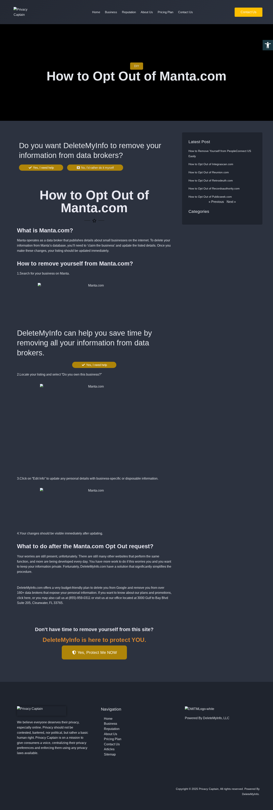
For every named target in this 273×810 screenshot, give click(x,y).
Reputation (129, 12)
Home (96, 12)
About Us (147, 12)
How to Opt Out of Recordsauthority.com (214, 188)
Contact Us (185, 12)
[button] (268, 45)
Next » (231, 201)
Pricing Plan (165, 12)
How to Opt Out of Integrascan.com (210, 164)
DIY (136, 66)
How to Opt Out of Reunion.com (208, 172)
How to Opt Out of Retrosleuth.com (210, 180)
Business (111, 12)
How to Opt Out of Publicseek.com (210, 196)
